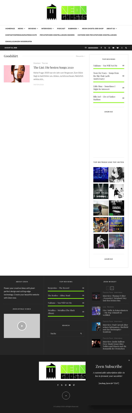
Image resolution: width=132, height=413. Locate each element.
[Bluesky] (118, 48)
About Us (111, 28)
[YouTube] (113, 48)
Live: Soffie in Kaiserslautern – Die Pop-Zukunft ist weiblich (115, 312)
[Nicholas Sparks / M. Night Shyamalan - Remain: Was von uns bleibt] (116, 225)
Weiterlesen (39, 84)
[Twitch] (74, 385)
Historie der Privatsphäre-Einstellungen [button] (97, 35)
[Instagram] (109, 48)
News (20, 28)
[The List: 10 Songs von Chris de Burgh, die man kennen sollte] (101, 192)
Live (104, 307)
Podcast (61, 28)
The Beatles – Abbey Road (59, 295)
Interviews (46, 28)
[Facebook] (101, 48)
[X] (105, 48)
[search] (81, 333)
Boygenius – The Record (58, 288)
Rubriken (72, 28)
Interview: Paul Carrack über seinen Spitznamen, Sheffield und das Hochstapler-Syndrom (115, 328)
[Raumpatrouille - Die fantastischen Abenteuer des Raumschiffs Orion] (116, 208)
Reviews (32, 28)
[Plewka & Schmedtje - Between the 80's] (116, 192)
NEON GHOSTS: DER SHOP (93, 28)
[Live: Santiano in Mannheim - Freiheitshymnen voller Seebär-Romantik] (101, 175)
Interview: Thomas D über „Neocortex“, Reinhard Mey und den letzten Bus (115, 298)
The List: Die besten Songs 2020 (54, 67)
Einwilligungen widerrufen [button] (18, 41)
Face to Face (108, 292)
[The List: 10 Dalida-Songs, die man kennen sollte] (116, 175)
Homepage (10, 28)
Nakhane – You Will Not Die (105, 65)
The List (45, 63)
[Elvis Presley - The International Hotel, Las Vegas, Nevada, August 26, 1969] (101, 242)
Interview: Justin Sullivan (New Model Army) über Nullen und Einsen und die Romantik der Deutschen (114, 345)
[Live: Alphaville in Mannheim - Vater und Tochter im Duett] (116, 242)
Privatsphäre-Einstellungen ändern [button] (57, 35)
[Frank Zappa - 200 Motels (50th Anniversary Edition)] (101, 225)
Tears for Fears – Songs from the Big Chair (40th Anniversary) (106, 76)
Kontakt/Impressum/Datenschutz (21, 35)
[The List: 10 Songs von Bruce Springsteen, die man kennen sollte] (101, 208)
